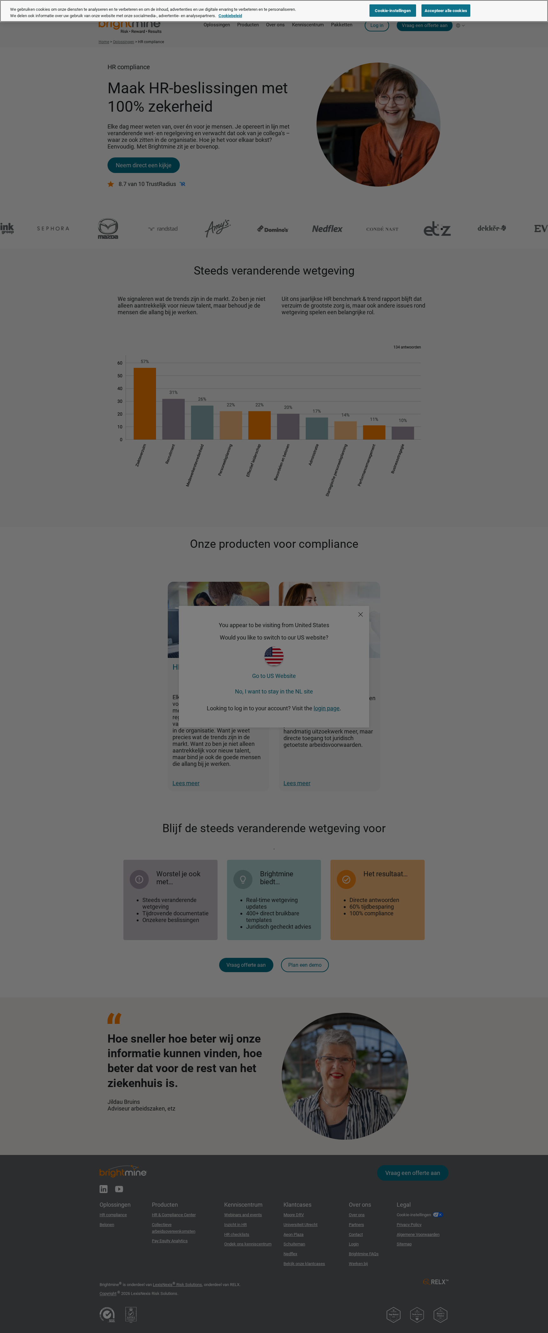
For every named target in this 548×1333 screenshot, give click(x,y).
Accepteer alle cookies (446, 10)
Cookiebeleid (230, 15)
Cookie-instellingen (392, 10)
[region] (274, 11)
